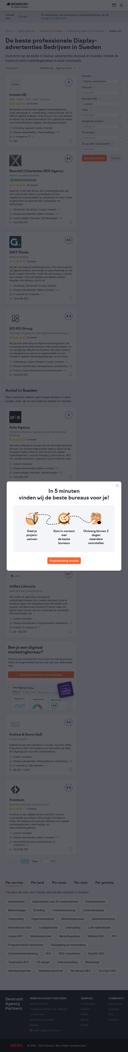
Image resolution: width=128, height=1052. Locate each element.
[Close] (117, 485)
